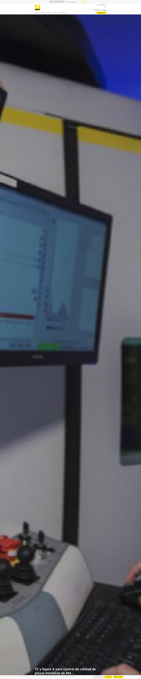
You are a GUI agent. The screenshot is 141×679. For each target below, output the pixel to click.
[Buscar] (105, 7)
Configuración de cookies (98, 676)
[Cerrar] (139, 677)
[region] (70, 677)
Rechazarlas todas (108, 676)
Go (84, 2)
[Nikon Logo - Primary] (37, 7)
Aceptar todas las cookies (118, 676)
